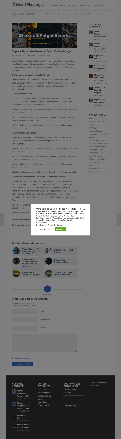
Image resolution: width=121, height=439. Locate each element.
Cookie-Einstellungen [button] (45, 229)
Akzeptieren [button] (60, 229)
